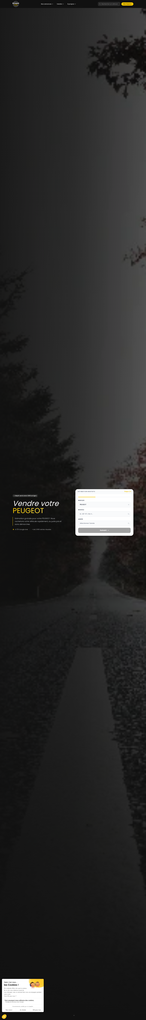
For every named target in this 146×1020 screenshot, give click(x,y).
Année (80, 519)
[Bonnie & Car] (16, 4)
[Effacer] (128, 504)
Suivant (103, 530)
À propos (70, 4)
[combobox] (104, 504)
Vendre (59, 4)
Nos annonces (46, 4)
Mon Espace (127, 4)
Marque (81, 500)
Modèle (81, 510)
